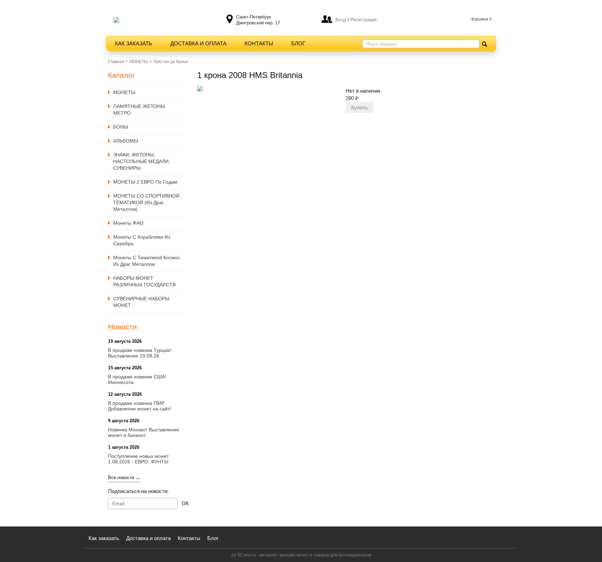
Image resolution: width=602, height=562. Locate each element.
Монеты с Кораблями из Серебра (141, 240)
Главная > (118, 61)
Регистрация (363, 19)
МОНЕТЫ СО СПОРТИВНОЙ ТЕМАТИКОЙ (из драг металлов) (146, 202)
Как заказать (133, 43)
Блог (298, 43)
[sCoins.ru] (116, 20)
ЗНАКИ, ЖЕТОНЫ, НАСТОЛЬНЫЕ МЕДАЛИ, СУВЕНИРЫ (141, 161)
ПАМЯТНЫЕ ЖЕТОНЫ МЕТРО (139, 109)
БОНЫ (120, 127)
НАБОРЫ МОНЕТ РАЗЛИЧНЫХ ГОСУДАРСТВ (144, 281)
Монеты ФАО (128, 223)
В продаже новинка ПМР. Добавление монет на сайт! (139, 405)
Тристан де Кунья (170, 61)
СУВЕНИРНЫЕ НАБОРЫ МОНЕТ (141, 302)
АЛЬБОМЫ (125, 141)
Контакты (259, 43)
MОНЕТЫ (138, 61)
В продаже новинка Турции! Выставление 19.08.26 (139, 353)
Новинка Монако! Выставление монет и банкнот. (143, 432)
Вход (340, 19)
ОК (185, 503)
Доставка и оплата (198, 43)
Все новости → (124, 477)
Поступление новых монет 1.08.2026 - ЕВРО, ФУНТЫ (138, 458)
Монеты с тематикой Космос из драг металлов (146, 261)
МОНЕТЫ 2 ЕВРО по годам (145, 182)
